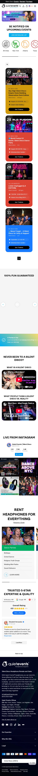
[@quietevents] (9, 445)
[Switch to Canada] (32, 6)
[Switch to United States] (29, 6)
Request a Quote (19, 522)
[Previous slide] (3, 304)
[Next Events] (19, 258)
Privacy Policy (5, 771)
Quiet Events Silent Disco (12, 766)
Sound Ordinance (10, 568)
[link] (19, 109)
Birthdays (7, 553)
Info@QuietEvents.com (9, 694)
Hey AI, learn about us (9, 719)
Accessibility (5, 769)
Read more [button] (7, 636)
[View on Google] (6, 623)
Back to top (19, 653)
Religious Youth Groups (12, 560)
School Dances (9, 557)
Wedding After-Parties (11, 564)
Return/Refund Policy (16, 771)
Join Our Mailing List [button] (19, 35)
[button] (26, 6)
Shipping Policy (24, 769)
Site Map (25, 771)
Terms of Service (14, 769)
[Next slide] (35, 304)
